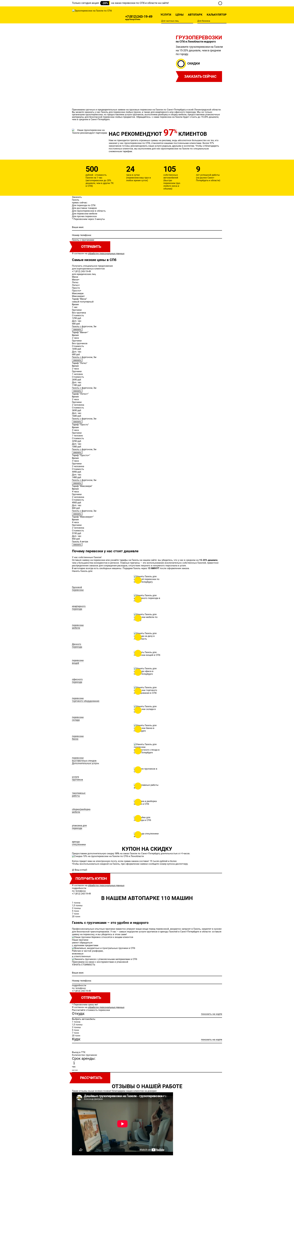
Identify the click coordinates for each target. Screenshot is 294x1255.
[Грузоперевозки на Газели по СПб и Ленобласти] (92, 10)
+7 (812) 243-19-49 (138, 17)
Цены (179, 14)
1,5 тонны (77, 905)
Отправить (91, 998)
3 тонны (76, 908)
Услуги (165, 14)
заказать (77, 329)
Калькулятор (217, 14)
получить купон (91, 878)
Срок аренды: (84, 1058)
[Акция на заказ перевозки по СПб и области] (220, 3)
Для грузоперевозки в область (89, 210)
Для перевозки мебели (84, 213)
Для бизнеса (203, 21)
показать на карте (211, 1014)
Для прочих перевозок (84, 216)
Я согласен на (98, 253)
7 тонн (75, 913)
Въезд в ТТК (78, 1052)
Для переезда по (83, 205)
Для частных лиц (170, 21)
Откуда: (78, 1013)
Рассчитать (91, 1078)
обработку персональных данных (106, 253)
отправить (91, 246)
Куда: (76, 1039)
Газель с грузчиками (83, 240)
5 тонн (75, 911)
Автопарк (195, 14)
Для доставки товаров (84, 208)
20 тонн (76, 916)
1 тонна (76, 902)
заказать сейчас (200, 76)
